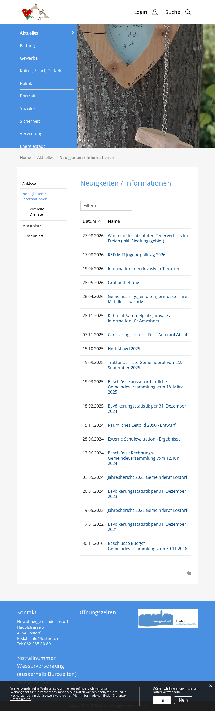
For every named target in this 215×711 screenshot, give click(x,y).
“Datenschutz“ (20, 699)
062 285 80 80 (37, 643)
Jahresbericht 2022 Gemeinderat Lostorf (147, 510)
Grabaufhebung (123, 282)
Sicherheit (30, 121)
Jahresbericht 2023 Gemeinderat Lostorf (147, 477)
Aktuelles (29, 33)
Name (114, 221)
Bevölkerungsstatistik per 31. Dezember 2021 (147, 526)
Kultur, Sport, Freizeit (41, 71)
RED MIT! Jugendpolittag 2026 (136, 255)
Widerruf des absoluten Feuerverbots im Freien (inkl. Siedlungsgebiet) (148, 238)
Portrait (27, 96)
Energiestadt (32, 146)
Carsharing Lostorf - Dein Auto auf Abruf (147, 335)
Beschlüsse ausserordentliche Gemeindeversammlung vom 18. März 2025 (145, 387)
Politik (26, 83)
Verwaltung (31, 134)
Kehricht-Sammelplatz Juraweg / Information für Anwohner (139, 318)
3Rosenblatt (32, 236)
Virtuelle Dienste (37, 212)
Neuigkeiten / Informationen (34, 196)
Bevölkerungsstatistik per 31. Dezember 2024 (147, 408)
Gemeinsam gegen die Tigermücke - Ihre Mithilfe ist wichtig (147, 299)
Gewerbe (29, 58)
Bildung (27, 45)
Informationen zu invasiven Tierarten (144, 269)
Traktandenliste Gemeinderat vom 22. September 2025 (145, 365)
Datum (89, 221)
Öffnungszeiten (96, 612)
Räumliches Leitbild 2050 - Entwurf (141, 425)
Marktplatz (31, 225)
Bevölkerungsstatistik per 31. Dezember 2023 (147, 493)
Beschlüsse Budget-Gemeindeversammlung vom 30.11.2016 (147, 545)
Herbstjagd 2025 (124, 348)
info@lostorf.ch (44, 638)
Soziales (28, 108)
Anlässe (29, 183)
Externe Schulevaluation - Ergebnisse (144, 439)
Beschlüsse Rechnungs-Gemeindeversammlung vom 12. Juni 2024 (144, 458)
